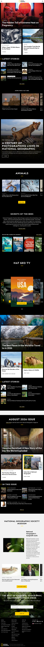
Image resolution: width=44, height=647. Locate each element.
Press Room (13, 638)
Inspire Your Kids (14, 627)
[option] (11, 102)
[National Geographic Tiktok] (40, 621)
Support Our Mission (15, 635)
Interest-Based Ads (4, 628)
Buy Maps (13, 626)
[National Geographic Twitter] (35, 621)
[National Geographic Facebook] (34, 621)
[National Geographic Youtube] (37, 621)
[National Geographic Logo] (5, 645)
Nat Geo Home (14, 621)
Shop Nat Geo (14, 629)
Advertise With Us (15, 640)
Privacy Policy (3, 623)
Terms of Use (3, 621)
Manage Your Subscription (26, 626)
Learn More (27, 476)
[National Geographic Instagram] (32, 621)
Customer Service (25, 623)
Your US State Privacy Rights (5, 624)
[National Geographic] (22, 1)
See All (22, 509)
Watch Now (22, 228)
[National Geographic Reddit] (42, 621)
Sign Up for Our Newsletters (26, 629)
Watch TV (13, 632)
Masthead (13, 637)
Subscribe (8, 422)
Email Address (13, 604)
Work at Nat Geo (25, 627)
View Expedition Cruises (8, 373)
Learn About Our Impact (16, 634)
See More (22, 83)
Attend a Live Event (15, 623)
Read (4, 51)
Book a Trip (13, 624)
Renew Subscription (25, 624)
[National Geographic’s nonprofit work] (22, 545)
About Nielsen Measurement (6, 630)
